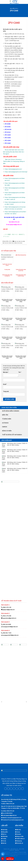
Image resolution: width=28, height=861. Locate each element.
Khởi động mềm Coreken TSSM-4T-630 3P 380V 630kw (7, 300)
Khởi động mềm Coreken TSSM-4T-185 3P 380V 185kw (20, 357)
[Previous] (1, 701)
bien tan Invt (6, 243)
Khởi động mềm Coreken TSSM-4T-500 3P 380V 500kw (20, 319)
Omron (4, 427)
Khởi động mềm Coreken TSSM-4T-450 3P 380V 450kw (20, 300)
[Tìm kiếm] (26, 1)
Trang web (6, 391)
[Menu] (2, 2)
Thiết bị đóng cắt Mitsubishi (12, 435)
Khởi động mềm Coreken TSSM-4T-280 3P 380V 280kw (7, 338)
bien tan (16, 241)
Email (5, 384)
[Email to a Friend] (14, 788)
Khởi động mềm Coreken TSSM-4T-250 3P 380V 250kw (20, 338)
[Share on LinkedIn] (19, 788)
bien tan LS (11, 243)
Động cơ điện (7, 431)
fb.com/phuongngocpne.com (16, 820)
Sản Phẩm (12, 8)
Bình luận (5, 372)
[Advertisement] (14, 847)
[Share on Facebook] (8, 788)
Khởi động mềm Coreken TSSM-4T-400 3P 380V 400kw (7, 319)
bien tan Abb (22, 241)
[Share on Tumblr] (22, 788)
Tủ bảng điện (6, 419)
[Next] (26, 701)
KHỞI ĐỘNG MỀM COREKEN (10, 411)
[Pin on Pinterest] (17, 788)
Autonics (5, 423)
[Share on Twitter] (11, 788)
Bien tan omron (18, 243)
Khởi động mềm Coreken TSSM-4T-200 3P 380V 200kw (7, 357)
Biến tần (5, 415)
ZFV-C (16, 8)
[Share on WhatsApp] (5, 788)
